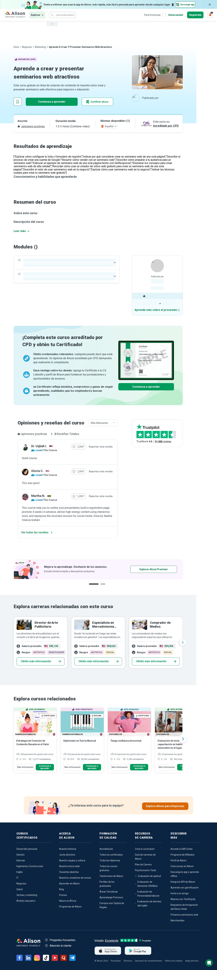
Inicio (16, 47)
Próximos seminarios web (184, 914)
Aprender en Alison (69, 883)
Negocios (27, 47)
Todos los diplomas (110, 860)
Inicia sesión (175, 15)
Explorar (35, 15)
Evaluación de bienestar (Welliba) (147, 883)
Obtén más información (36, 661)
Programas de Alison (70, 906)
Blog (61, 889)
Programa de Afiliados (182, 854)
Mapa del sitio (191, 961)
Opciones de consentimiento (148, 961)
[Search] (52, 15)
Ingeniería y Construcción (29, 866)
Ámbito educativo (25, 900)
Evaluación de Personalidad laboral (148, 893)
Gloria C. (37, 471)
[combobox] (103, 423)
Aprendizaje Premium (111, 897)
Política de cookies (174, 961)
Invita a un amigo (180, 893)
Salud (19, 889)
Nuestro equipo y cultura (72, 860)
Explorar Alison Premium (154, 569)
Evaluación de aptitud (149, 876)
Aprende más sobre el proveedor (156, 310)
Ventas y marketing (26, 895)
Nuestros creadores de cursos (75, 877)
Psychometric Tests (145, 870)
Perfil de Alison (178, 860)
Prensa (63, 895)
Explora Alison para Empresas (165, 806)
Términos (127, 961)
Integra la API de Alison (183, 881)
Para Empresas (152, 15)
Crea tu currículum (145, 849)
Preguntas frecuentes (62, 940)
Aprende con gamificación (185, 887)
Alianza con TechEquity (183, 899)
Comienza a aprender (52, 101)
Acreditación (106, 849)
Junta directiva (67, 854)
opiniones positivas (33, 126)
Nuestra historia (67, 849)
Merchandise (177, 920)
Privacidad (116, 961)
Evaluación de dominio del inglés (149, 903)
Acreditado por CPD (166, 125)
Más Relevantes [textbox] (99, 423)
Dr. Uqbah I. (39, 446)
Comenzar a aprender (45, 767)
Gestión (20, 854)
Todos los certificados (111, 854)
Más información (25, 767)
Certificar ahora (99, 101)
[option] (98, 569)
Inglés (19, 872)
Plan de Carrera (143, 864)
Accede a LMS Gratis (182, 849)
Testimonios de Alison (111, 876)
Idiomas (20, 860)
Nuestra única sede (69, 866)
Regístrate (195, 15)
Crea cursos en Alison (182, 866)
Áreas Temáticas (109, 891)
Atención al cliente (60, 945)
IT (17, 877)
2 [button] (104, 586)
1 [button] (93, 586)
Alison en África (67, 900)
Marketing (40, 47)
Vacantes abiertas (69, 872)
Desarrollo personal (26, 849)
